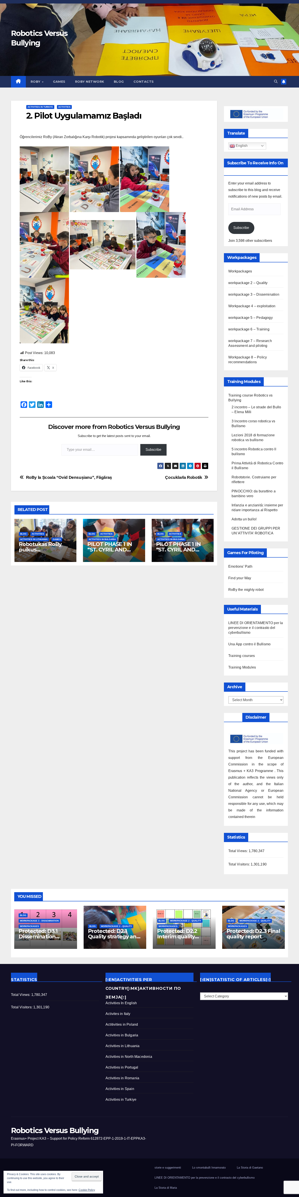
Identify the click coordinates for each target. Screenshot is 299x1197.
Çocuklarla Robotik (183, 477)
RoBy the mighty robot (246, 589)
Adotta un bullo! (244, 519)
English (241, 145)
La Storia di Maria (166, 1187)
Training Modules (242, 667)
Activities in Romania (122, 1078)
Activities (64, 107)
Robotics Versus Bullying (54, 1130)
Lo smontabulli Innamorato (209, 1167)
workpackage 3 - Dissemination (39, 921)
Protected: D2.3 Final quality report (253, 934)
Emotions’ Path (240, 566)
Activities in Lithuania (33, 539)
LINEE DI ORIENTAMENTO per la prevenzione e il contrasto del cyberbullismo (255, 627)
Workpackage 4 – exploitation (252, 306)
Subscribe (153, 449)
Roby (36, 82)
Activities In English (121, 1003)
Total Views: (238, 851)
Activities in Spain (120, 1089)
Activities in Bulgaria (102, 539)
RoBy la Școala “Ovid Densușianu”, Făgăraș (69, 477)
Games (59, 82)
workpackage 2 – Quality (248, 283)
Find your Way (239, 578)
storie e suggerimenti (168, 1167)
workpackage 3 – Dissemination (253, 294)
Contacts (144, 82)
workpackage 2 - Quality (116, 926)
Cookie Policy (87, 1190)
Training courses (241, 656)
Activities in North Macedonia (129, 1056)
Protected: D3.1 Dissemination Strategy (38, 936)
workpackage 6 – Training (248, 329)
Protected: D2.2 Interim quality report (177, 936)
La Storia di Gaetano (250, 1167)
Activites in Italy (118, 1014)
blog (119, 82)
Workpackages (240, 271)
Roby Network (89, 82)
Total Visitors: (239, 864)
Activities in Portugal (122, 1067)
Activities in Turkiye (40, 107)
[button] (276, 81)
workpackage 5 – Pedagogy (250, 317)
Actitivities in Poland (122, 1024)
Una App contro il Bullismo (249, 644)
